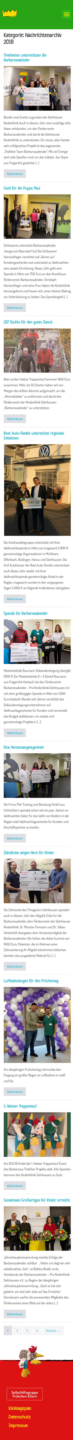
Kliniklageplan (20, 1408)
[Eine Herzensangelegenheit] (37, 775)
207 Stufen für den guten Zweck (28, 322)
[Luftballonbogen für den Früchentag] (37, 1025)
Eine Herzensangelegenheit (24, 747)
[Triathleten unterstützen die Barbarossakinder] (37, 88)
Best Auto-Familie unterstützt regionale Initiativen (34, 435)
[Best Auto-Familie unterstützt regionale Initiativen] (37, 490)
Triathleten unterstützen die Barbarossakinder (25, 57)
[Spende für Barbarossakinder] (37, 641)
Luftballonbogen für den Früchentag (31, 980)
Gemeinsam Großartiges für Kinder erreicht (37, 1200)
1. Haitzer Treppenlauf (20, 1106)
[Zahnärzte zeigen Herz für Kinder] (37, 881)
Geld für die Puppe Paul (22, 188)
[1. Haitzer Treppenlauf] (37, 1134)
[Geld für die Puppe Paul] (37, 216)
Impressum (18, 1425)
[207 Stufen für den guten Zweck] (37, 350)
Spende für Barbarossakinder (26, 613)
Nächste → (53, 1330)
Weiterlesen (16, 172)
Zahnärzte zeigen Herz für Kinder (29, 852)
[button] (66, 14)
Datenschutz (20, 1417)
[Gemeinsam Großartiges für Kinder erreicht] (37, 1228)
